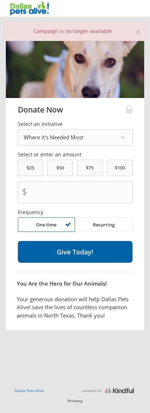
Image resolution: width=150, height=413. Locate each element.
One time (46, 224)
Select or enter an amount (50, 154)
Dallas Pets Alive (29, 390)
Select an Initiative (40, 124)
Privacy (75, 400)
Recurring (104, 224)
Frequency (30, 212)
